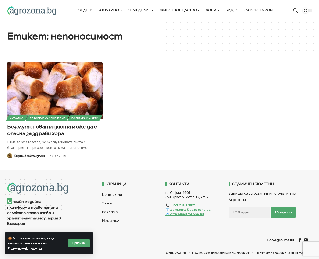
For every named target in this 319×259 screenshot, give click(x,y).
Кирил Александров (29, 156)
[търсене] (295, 10)
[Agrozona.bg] (31, 10)
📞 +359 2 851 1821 (180, 205)
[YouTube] (306, 240)
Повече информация (25, 248)
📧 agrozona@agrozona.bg (188, 209)
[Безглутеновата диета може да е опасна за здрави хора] (55, 90)
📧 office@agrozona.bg (184, 214)
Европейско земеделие (47, 118)
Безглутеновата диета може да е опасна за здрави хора (52, 129)
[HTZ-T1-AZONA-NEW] (49, 188)
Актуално (17, 118)
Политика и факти (84, 118)
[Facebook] (300, 240)
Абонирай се (283, 212)
